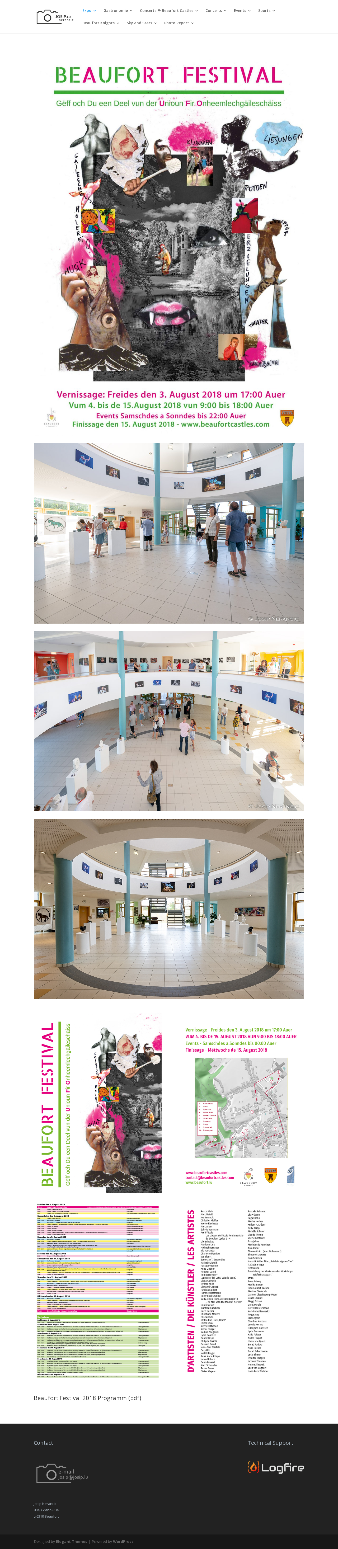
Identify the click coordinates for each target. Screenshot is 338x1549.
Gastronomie (116, 11)
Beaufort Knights (98, 23)
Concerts (213, 11)
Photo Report (176, 23)
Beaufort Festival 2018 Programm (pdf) (87, 1398)
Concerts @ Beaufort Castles (166, 11)
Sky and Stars (139, 23)
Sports (264, 11)
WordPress (123, 1541)
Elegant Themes (71, 1541)
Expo (86, 11)
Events (240, 11)
